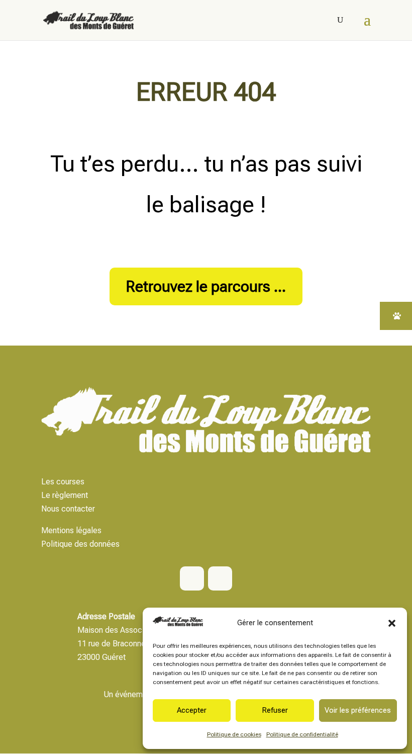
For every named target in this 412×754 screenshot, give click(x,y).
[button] (392, 623)
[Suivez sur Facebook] (192, 578)
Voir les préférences (358, 710)
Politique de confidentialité (302, 734)
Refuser (275, 710)
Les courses (62, 481)
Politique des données (80, 544)
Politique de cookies (234, 734)
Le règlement (64, 495)
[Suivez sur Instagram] (220, 578)
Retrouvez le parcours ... (206, 286)
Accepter (192, 710)
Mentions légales (71, 530)
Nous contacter (68, 509)
